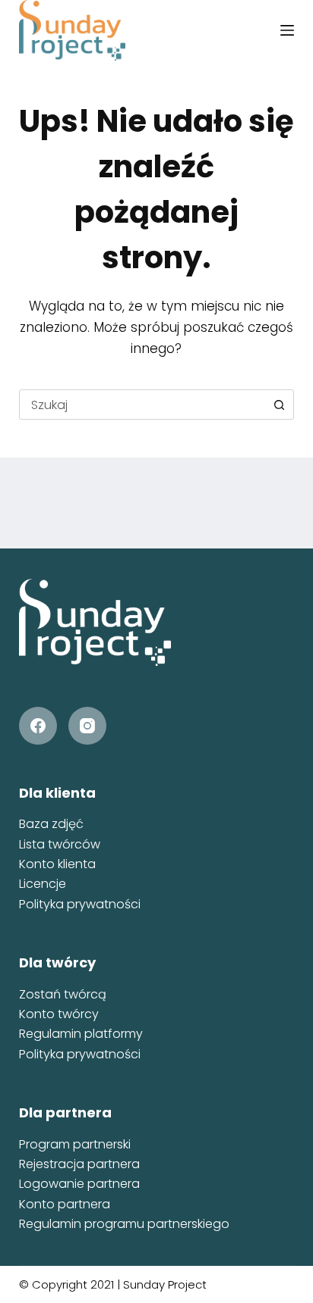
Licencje (42, 883)
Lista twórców (59, 844)
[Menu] (287, 30)
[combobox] (142, 404)
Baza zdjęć (51, 824)
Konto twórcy (59, 1014)
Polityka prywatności (80, 904)
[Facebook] (38, 726)
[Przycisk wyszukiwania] (278, 404)
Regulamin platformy (81, 1033)
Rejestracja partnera (79, 1164)
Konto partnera (64, 1204)
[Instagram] (87, 726)
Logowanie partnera (79, 1183)
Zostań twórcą (62, 994)
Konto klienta (57, 864)
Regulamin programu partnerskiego (124, 1224)
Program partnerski (75, 1144)
